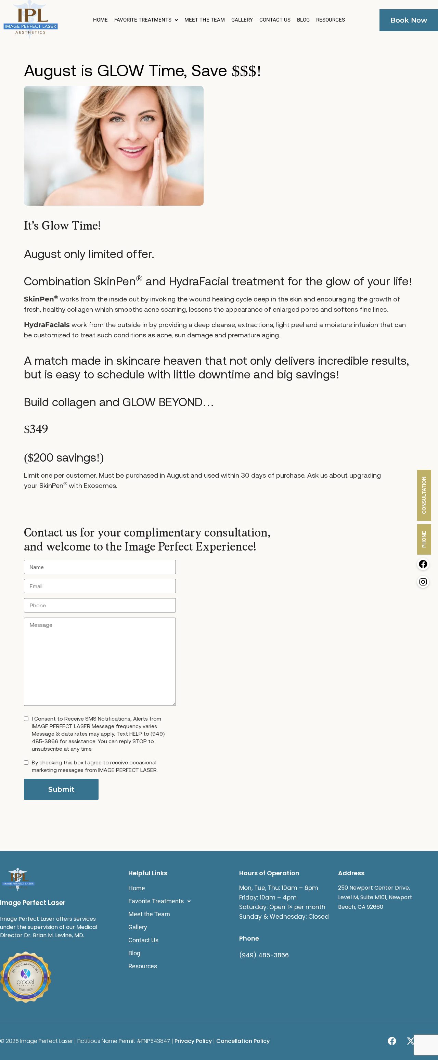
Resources (330, 20)
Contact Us (275, 20)
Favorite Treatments (142, 20)
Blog (303, 20)
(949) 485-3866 (264, 955)
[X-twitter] (410, 1041)
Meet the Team (204, 20)
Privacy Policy (194, 1041)
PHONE (424, 539)
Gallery (242, 20)
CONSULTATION (424, 495)
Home (100, 20)
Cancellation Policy (243, 1041)
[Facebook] (391, 1041)
